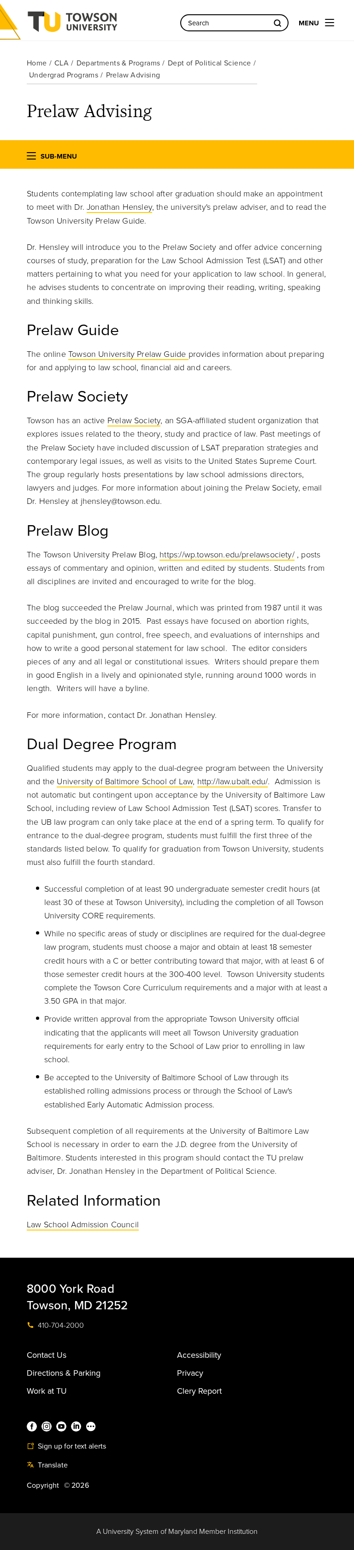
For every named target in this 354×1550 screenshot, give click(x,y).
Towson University (96, 24)
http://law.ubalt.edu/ (232, 781)
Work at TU (47, 1391)
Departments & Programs (118, 63)
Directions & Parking (63, 1373)
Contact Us (46, 1355)
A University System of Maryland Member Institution (177, 1531)
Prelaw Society (134, 420)
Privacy (190, 1373)
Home (37, 63)
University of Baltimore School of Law (125, 781)
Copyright (43, 1485)
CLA (61, 63)
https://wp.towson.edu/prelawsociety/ (226, 555)
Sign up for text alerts (71, 1446)
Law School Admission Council (83, 1224)
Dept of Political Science (209, 63)
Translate (52, 1465)
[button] (31, 158)
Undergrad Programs (63, 75)
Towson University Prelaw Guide (128, 354)
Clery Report (199, 1391)
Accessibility (199, 1355)
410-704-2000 (60, 1325)
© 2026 (76, 1485)
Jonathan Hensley (119, 207)
